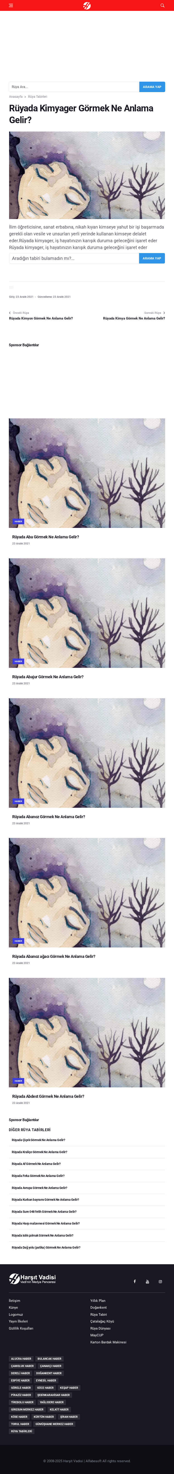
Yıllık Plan (97, 1301)
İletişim (14, 1301)
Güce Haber (45, 1387)
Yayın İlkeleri (18, 1321)
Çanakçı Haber (50, 1366)
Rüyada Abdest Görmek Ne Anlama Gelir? (48, 1096)
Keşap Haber (69, 1387)
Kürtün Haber (44, 1416)
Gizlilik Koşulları (21, 1328)
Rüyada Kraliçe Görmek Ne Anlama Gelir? (39, 1152)
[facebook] (134, 1281)
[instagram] (160, 1281)
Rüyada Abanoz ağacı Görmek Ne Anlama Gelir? (53, 956)
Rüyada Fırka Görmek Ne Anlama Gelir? (37, 1176)
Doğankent (98, 1308)
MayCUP (96, 1335)
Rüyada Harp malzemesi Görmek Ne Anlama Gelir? (45, 1223)
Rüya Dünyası (100, 1328)
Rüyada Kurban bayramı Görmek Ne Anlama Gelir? (45, 1199)
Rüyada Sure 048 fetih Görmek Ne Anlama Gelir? (44, 1211)
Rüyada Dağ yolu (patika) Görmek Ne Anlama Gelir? (45, 1247)
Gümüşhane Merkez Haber (54, 1424)
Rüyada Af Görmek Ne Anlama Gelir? (36, 1164)
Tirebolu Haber (22, 1402)
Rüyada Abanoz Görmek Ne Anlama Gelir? (48, 816)
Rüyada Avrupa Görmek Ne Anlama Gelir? (39, 1188)
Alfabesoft (94, 1461)
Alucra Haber (21, 1358)
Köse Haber (19, 1416)
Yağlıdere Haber (52, 1402)
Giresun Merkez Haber (27, 1409)
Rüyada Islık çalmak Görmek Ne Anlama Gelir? (42, 1235)
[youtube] (147, 1281)
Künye (13, 1308)
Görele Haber (21, 1387)
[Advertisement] (87, 44)
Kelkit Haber (59, 1409)
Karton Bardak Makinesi (108, 1342)
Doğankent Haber (49, 1373)
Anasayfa (16, 96)
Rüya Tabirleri (37, 96)
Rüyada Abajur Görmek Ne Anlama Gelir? (48, 676)
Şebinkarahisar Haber (53, 1395)
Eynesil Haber (46, 1380)
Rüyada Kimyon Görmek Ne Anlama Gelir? (41, 318)
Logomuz (16, 1315)
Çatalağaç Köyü (102, 1321)
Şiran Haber (69, 1416)
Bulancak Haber (49, 1358)
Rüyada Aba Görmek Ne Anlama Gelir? (45, 536)
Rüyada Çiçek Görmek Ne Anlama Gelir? (38, 1140)
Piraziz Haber (21, 1395)
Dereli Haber (20, 1373)
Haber (18, 521)
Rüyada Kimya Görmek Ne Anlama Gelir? (134, 318)
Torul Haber (20, 1424)
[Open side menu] (11, 5)
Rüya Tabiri (98, 1315)
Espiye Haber (20, 1380)
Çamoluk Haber (22, 1366)
